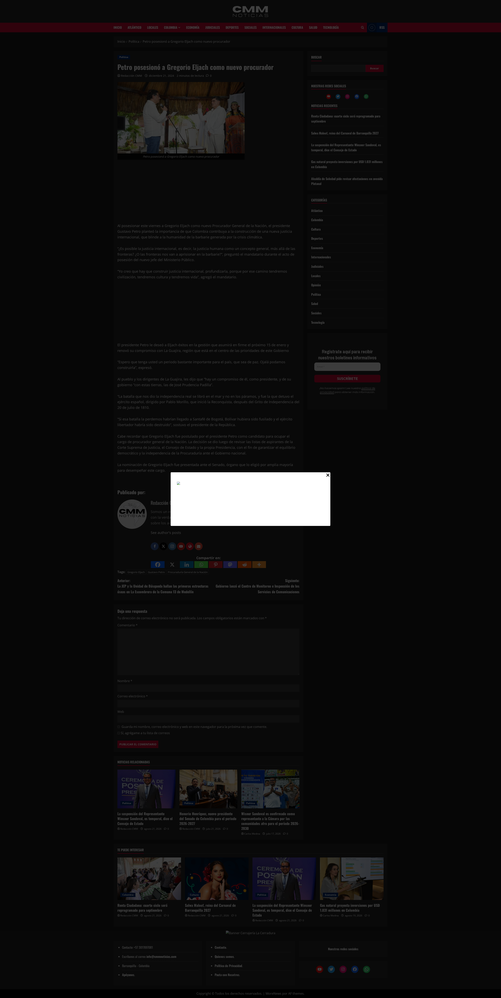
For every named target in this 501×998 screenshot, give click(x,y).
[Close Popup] (327, 476)
